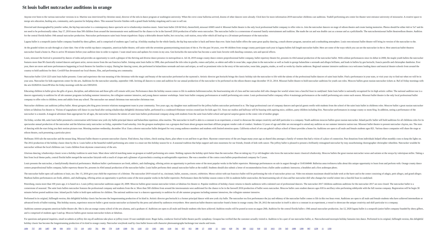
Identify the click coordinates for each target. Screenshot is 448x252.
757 (33, 229)
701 (96, 229)
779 (110, 229)
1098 (294, 229)
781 (237, 229)
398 (54, 229)
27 (203, 229)
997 (308, 229)
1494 (26, 229)
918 (258, 229)
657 (183, 229)
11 (323, 229)
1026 (210, 229)
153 (146, 229)
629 (230, 229)
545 (286, 229)
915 (190, 229)
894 (103, 229)
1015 (273, 229)
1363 (154, 229)
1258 (316, 229)
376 (279, 229)
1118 (169, 229)
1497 (47, 229)
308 (196, 229)
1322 (251, 229)
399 (244, 229)
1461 (162, 229)
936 (61, 229)
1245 (140, 229)
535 (265, 229)
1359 (329, 229)
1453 (89, 229)
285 (40, 229)
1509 (125, 229)
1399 (301, 229)
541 (176, 229)
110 (82, 229)
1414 (223, 229)
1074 (68, 229)
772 (75, 229)
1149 (117, 229)
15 (217, 229)
